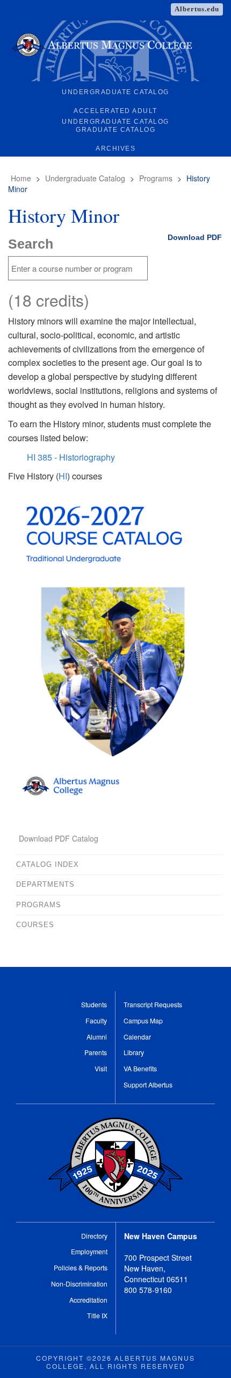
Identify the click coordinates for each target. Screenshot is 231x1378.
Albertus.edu (197, 9)
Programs (155, 178)
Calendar (137, 1036)
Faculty (96, 1020)
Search (30, 244)
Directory (94, 1235)
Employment (89, 1251)
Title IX (97, 1315)
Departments (45, 884)
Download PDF (195, 237)
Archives (115, 148)
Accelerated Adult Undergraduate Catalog (115, 113)
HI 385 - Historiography (71, 456)
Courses (35, 925)
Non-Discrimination (79, 1283)
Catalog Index (47, 864)
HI (63, 475)
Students (94, 1004)
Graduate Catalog (115, 129)
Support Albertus (148, 1084)
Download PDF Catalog (58, 838)
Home (21, 178)
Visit (101, 1068)
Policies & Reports (80, 1267)
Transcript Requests (153, 1004)
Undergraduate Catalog (115, 92)
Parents (95, 1052)
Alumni (96, 1036)
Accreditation (88, 1299)
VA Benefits (140, 1068)
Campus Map (143, 1020)
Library (134, 1052)
